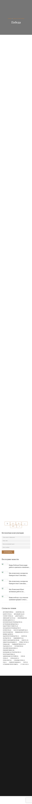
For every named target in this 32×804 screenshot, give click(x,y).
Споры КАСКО (14, 658)
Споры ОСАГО (7, 660)
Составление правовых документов (10, 738)
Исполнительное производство (12, 622)
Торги (25, 662)
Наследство (7, 638)
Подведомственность (19, 644)
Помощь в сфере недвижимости (9, 731)
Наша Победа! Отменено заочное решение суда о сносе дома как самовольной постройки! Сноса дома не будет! (16, 266)
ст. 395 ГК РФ (25, 664)
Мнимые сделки (8, 634)
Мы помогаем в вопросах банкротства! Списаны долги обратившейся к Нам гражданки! (17, 127)
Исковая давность (9, 620)
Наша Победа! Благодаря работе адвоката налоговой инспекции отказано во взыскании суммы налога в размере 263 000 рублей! (16, 363)
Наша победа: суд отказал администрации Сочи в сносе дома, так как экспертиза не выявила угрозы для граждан (16, 220)
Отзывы (3, 755)
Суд (4, 662)
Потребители (18, 646)
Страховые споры (19, 660)
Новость (25, 640)
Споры (5, 658)
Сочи (23, 656)
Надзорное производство (11, 636)
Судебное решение (15, 662)
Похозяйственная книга (10, 648)
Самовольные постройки (10, 656)
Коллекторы (7, 630)
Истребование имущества (10, 624)
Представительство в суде (8, 735)
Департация (19, 616)
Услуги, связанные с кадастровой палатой (12, 741)
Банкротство (7, 614)
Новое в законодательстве (11, 640)
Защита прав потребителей (8, 728)
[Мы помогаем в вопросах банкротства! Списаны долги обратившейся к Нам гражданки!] (17, 105)
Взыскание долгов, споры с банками (10, 725)
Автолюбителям (8, 612)
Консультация (8, 632)
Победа (6, 644)
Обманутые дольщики (10, 642)
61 (13, 526)
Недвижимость (18, 638)
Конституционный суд (21, 630)
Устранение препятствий (10, 664)
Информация (22, 618)
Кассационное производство (12, 628)
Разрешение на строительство (12, 652)
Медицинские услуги (21, 632)
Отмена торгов (24, 642)
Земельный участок (9, 618)
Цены (3, 758)
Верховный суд (19, 614)
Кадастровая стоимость (10, 626)
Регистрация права (9, 654)
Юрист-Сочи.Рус (11, 786)
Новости (21, 166)
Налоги (24, 636)
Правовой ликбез (8, 650)
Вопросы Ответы (6, 752)
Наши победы (10, 73)
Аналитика (20, 612)
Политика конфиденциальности (9, 768)
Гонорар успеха (8, 616)
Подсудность (7, 646)
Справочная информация (8, 764)
